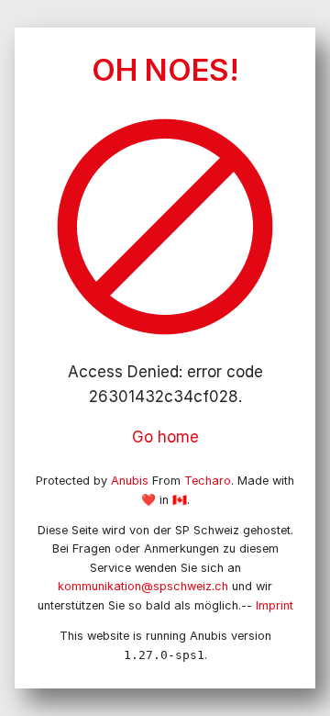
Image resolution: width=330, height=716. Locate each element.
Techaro (207, 480)
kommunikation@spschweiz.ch (143, 586)
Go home (165, 437)
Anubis (129, 480)
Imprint (274, 605)
